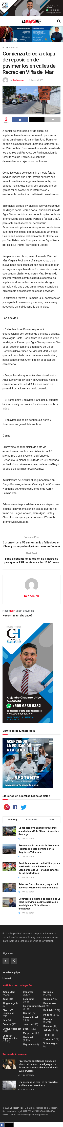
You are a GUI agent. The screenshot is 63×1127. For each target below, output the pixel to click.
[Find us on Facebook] (6, 961)
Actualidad (9, 992)
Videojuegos (50, 1043)
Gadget (27, 1013)
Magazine (28, 1033)
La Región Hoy (16, 1108)
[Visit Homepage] (31, 21)
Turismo (48, 1039)
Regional (48, 1019)
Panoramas (49, 1003)
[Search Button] (58, 21)
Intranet (7, 978)
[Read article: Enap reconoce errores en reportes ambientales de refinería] (9, 1085)
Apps (5, 999)
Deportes (28, 992)
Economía (28, 999)
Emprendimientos (33, 1006)
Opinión (47, 999)
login (12, 610)
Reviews (47, 1026)
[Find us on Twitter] (14, 961)
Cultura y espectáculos (10, 1037)
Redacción (18, 80)
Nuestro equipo (11, 972)
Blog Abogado (10, 1003)
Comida (7, 1024)
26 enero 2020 (36, 80)
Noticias (14, 47)
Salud (46, 1030)
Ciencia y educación (8, 1011)
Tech (46, 1034)
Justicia (27, 1024)
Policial (47, 1010)
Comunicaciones (12, 1028)
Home (5, 47)
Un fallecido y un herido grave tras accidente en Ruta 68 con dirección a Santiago (38, 831)
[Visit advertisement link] (31, 8)
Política (47, 1014)
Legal (26, 1028)
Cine (5, 1020)
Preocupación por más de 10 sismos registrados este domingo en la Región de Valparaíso (38, 848)
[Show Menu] (4, 21)
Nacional (28, 1037)
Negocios (28, 1044)
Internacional (30, 1017)
